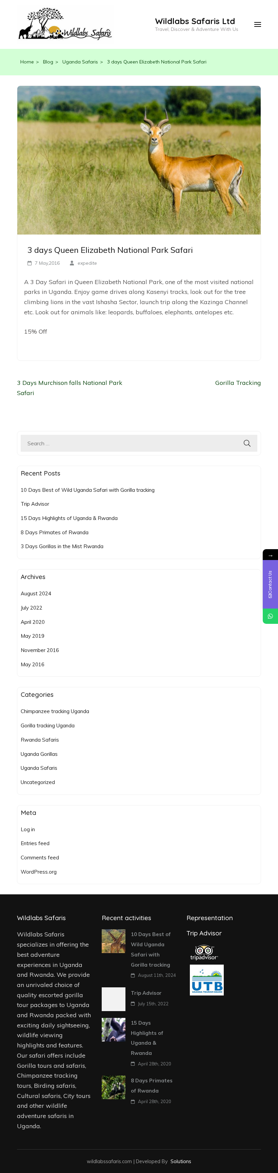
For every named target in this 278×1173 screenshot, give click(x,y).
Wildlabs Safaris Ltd (195, 21)
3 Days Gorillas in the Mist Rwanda (62, 546)
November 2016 (40, 650)
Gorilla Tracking (238, 383)
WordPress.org (39, 872)
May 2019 (32, 636)
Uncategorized (38, 782)
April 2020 (33, 622)
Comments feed (40, 857)
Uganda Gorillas (39, 754)
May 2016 (32, 664)
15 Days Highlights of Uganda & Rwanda (69, 518)
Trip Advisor (35, 504)
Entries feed (35, 843)
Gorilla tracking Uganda (48, 725)
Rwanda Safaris (40, 740)
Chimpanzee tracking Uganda (55, 711)
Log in (28, 829)
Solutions (181, 1161)
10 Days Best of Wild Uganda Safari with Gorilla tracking (88, 490)
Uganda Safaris (39, 768)
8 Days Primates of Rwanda (54, 532)
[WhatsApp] (270, 616)
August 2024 (36, 593)
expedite (87, 263)
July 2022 (31, 607)
